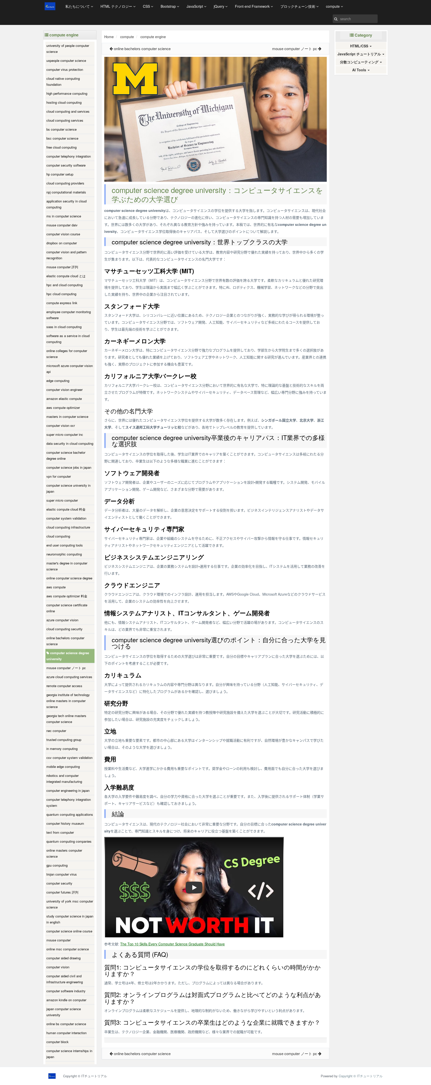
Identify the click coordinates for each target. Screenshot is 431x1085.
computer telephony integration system (68, 802)
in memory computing (62, 748)
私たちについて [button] (78, 6)
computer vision (57, 967)
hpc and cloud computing (64, 284)
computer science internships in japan (69, 1053)
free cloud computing (61, 147)
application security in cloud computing (66, 204)
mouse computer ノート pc (66, 667)
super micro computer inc (64, 434)
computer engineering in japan (68, 790)
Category (363, 35)
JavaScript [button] (195, 6)
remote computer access (64, 685)
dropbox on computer (61, 243)
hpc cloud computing (61, 293)
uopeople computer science (66, 60)
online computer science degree (69, 578)
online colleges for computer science (66, 353)
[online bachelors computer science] (111, 48)
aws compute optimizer (63, 407)
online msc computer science (67, 949)
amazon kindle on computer (66, 999)
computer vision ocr (60, 425)
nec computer (56, 730)
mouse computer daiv (62, 225)
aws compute (56, 587)
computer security (59, 883)
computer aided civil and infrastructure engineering (64, 979)
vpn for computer (58, 476)
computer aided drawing (63, 958)
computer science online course (69, 931)
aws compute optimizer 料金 (66, 596)
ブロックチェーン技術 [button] (298, 6)
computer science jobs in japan (68, 467)
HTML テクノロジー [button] (117, 6)
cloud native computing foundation (63, 81)
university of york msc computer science (69, 904)
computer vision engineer (64, 389)
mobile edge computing (63, 766)
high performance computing (66, 93)
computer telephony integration (68, 156)
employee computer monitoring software (68, 314)
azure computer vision (62, 620)
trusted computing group (63, 739)
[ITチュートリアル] (50, 6)
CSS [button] (147, 6)
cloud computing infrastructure (68, 527)
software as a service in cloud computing (68, 338)
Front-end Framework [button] (253, 6)
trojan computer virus (61, 874)
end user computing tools (64, 545)
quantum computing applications (69, 814)
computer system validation (66, 518)
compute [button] (333, 6)
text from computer (60, 832)
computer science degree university (67, 655)
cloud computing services (64, 120)
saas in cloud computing (64, 326)
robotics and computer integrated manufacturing (64, 778)
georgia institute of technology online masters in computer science (68, 700)
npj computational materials (66, 192)
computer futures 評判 (62, 892)
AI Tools (359, 69)
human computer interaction (66, 1032)
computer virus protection (64, 69)
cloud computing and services (68, 111)
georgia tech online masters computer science (66, 718)
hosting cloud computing (64, 102)
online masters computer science (64, 853)
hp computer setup (59, 174)
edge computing (57, 380)
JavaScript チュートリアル (359, 53)
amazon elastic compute (64, 398)
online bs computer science (66, 1023)
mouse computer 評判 (62, 267)
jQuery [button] (219, 6)
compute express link (61, 302)
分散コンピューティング (359, 61)
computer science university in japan (68, 488)
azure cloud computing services (69, 676)
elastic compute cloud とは (66, 275)
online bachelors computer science (65, 640)
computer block (57, 1041)
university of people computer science (67, 48)
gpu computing (57, 865)
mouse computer (58, 940)
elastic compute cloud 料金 (66, 509)
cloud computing (58, 536)
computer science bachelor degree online (65, 455)
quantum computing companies (69, 841)
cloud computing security (64, 629)
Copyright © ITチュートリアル (361, 1076)
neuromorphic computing (64, 554)
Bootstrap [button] (169, 6)
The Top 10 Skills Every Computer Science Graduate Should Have (172, 943)
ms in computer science (63, 216)
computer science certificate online (66, 608)
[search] (336, 18)
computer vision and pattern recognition (66, 255)
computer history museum (65, 823)
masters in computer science (67, 416)
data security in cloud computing (69, 443)
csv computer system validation (69, 757)
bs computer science (61, 129)
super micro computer (62, 500)
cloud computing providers (65, 183)
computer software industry (66, 991)
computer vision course (63, 234)
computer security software (66, 165)
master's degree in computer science (66, 566)
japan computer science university (63, 1011)
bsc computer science (62, 138)
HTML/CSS (359, 45)
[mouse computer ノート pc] (320, 48)
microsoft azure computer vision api (69, 368)
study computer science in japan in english (69, 919)
